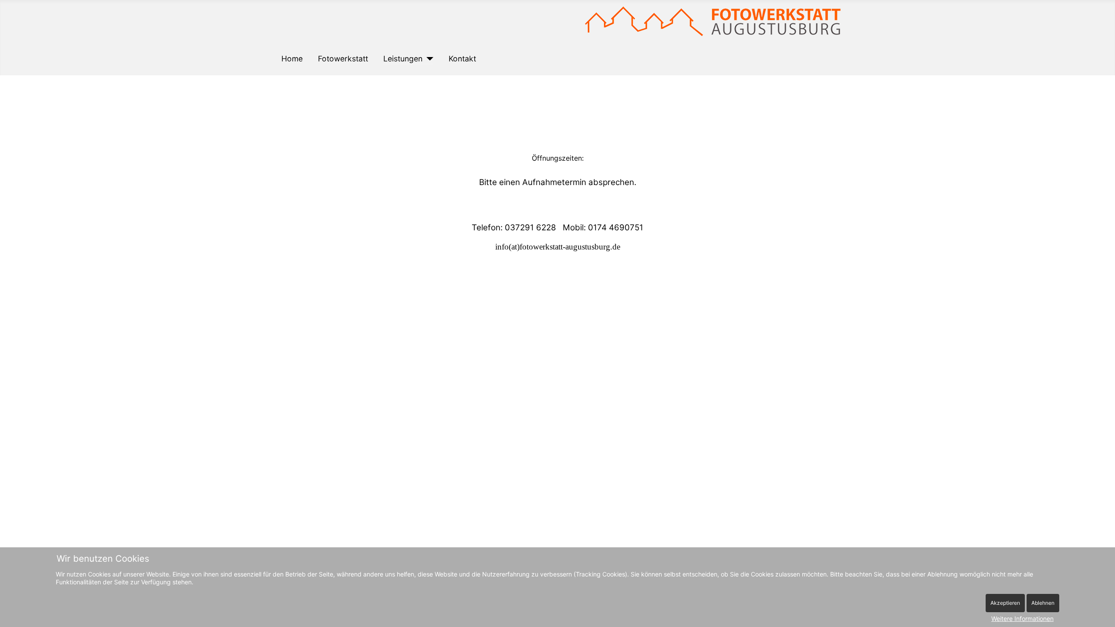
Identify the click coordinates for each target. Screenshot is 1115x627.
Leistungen (402, 58)
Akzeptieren (1005, 603)
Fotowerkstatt (343, 58)
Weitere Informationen (1022, 618)
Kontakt (462, 58)
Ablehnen (1042, 603)
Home (292, 58)
